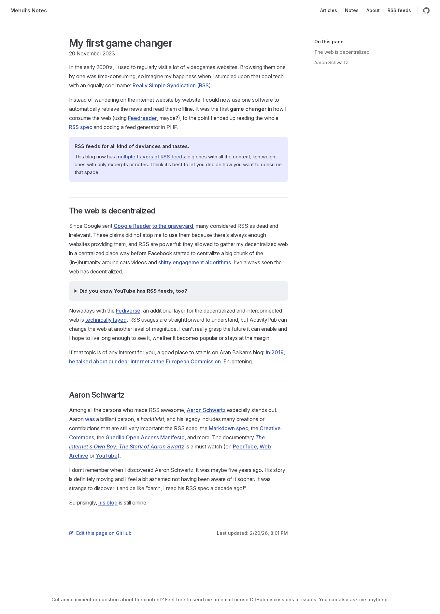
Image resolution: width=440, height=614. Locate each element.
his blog (108, 502)
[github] (426, 10)
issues (308, 599)
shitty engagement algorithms (194, 262)
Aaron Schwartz (331, 62)
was (90, 419)
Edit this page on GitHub (104, 533)
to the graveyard (172, 226)
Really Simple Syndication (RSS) (172, 85)
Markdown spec (228, 428)
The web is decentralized (342, 52)
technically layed (106, 319)
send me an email (212, 599)
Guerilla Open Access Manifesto (145, 437)
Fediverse (128, 310)
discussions (280, 599)
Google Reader (132, 226)
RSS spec (80, 127)
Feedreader (142, 118)
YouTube (107, 455)
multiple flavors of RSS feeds (150, 157)
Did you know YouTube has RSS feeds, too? (133, 291)
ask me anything (369, 599)
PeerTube (245, 446)
